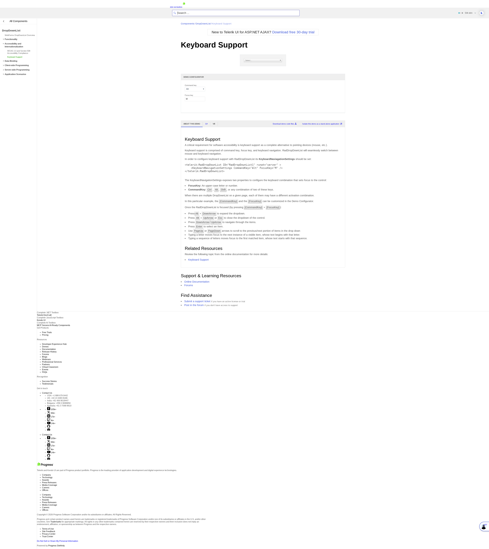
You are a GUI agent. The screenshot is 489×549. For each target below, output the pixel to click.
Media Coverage (49, 485)
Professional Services (52, 362)
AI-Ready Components (59, 325)
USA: (57, 395)
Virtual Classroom (50, 367)
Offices (45, 490)
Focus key (189, 95)
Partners (46, 364)
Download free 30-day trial (293, 32)
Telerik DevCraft (44, 315)
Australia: (59, 406)
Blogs (44, 357)
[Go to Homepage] (184, 7)
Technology (47, 477)
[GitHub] (48, 427)
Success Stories (49, 381)
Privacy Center (48, 534)
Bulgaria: (59, 403)
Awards (45, 480)
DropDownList (203, 23)
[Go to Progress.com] (45, 466)
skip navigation (176, 7)
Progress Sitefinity (56, 546)
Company (46, 475)
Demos (45, 347)
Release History (49, 352)
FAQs (44, 372)
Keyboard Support (221, 23)
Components (187, 23)
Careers (45, 488)
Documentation (49, 349)
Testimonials (47, 384)
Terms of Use (48, 529)
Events (45, 369)
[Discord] (48, 430)
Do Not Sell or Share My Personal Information (57, 541)
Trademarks (55, 522)
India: (58, 401)
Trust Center (47, 536)
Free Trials (47, 332)
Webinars (46, 359)
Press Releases (49, 482)
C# (206, 124)
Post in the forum (194, 305)
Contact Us (47, 393)
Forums (188, 285)
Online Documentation (196, 281)
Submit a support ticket (197, 301)
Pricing (45, 335)
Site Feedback (48, 531)
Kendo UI (41, 320)
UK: (57, 398)
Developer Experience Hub (54, 344)
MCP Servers (43, 325)
